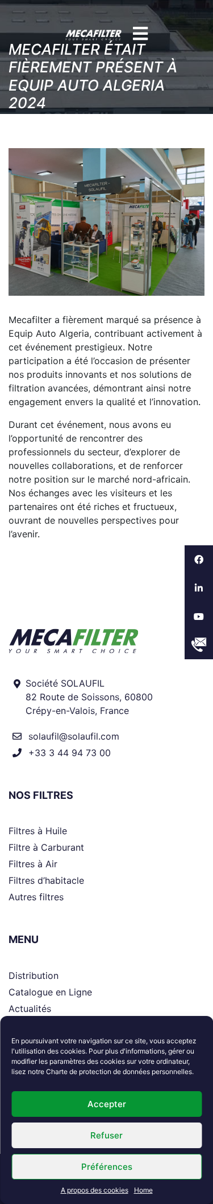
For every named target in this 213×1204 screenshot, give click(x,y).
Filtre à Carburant (46, 847)
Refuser (106, 1135)
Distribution (34, 975)
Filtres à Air (33, 864)
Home (143, 1190)
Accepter (106, 1104)
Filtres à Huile (38, 830)
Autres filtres (36, 897)
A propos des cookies (94, 1190)
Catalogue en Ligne (50, 992)
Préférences (106, 1166)
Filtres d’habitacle (46, 880)
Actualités (30, 1008)
